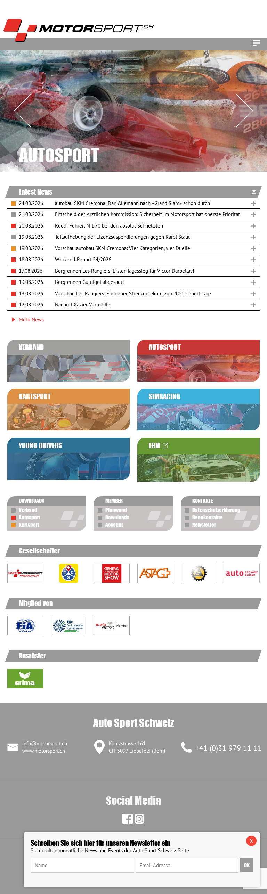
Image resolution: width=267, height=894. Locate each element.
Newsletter (204, 525)
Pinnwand (116, 510)
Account (114, 525)
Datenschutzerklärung (216, 510)
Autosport (29, 517)
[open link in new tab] (69, 573)
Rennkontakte (207, 517)
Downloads (117, 517)
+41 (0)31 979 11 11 (228, 748)
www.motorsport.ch (43, 750)
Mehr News (31, 319)
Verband (28, 510)
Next (244, 110)
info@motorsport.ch (44, 743)
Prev (22, 110)
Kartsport (29, 525)
